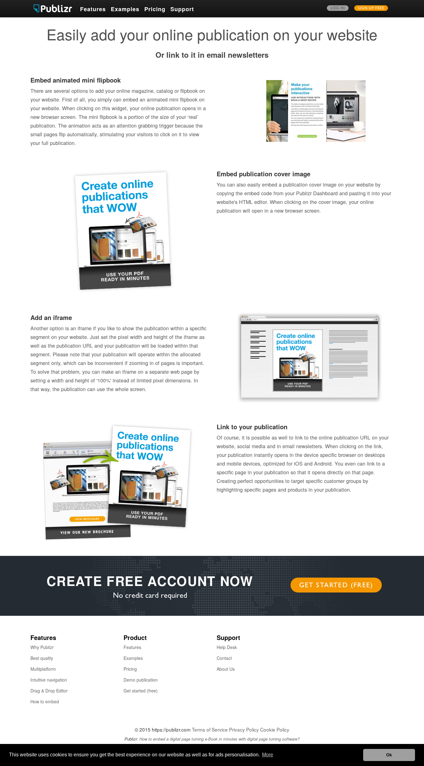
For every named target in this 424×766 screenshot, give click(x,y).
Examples (125, 9)
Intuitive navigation (48, 680)
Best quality (41, 658)
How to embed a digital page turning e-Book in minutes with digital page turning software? (219, 739)
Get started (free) (336, 586)
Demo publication (141, 680)
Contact (224, 658)
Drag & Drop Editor (49, 690)
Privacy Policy (244, 729)
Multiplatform (43, 669)
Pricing (154, 9)
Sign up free (371, 9)
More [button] (267, 754)
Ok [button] (389, 754)
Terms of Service (210, 729)
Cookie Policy (274, 729)
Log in (338, 9)
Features (93, 9)
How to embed (44, 701)
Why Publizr (42, 647)
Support (182, 9)
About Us (226, 669)
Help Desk (227, 647)
